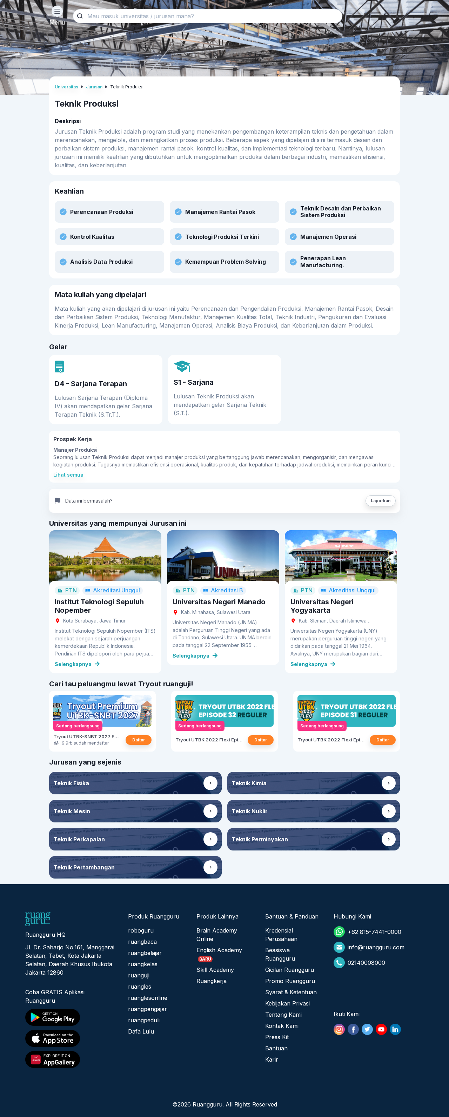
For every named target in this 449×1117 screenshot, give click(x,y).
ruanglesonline (147, 997)
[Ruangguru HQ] (38, 919)
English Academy (219, 950)
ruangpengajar (147, 1008)
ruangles (139, 986)
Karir (271, 1059)
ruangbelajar (145, 952)
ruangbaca (142, 941)
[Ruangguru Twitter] (367, 1029)
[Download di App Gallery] (70, 1059)
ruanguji (138, 975)
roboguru (141, 930)
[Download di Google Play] (70, 1017)
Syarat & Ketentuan (291, 992)
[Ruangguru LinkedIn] (395, 1029)
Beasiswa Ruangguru (280, 954)
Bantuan (276, 1048)
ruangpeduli (144, 1020)
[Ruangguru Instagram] (339, 1029)
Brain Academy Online (216, 934)
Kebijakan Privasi (287, 1003)
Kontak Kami (282, 1025)
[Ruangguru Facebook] (353, 1029)
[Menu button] (57, 11)
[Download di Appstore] (70, 1038)
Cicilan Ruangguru (289, 969)
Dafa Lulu (141, 1031)
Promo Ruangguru (290, 980)
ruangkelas (143, 964)
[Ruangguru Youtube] (381, 1029)
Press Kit (277, 1037)
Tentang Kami (283, 1014)
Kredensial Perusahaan (281, 934)
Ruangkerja (211, 980)
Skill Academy (215, 969)
